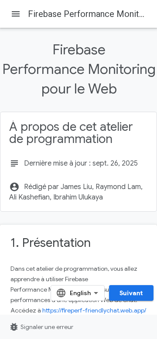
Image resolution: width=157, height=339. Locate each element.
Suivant (131, 293)
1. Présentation (50, 242)
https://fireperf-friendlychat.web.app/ (94, 310)
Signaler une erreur (41, 327)
